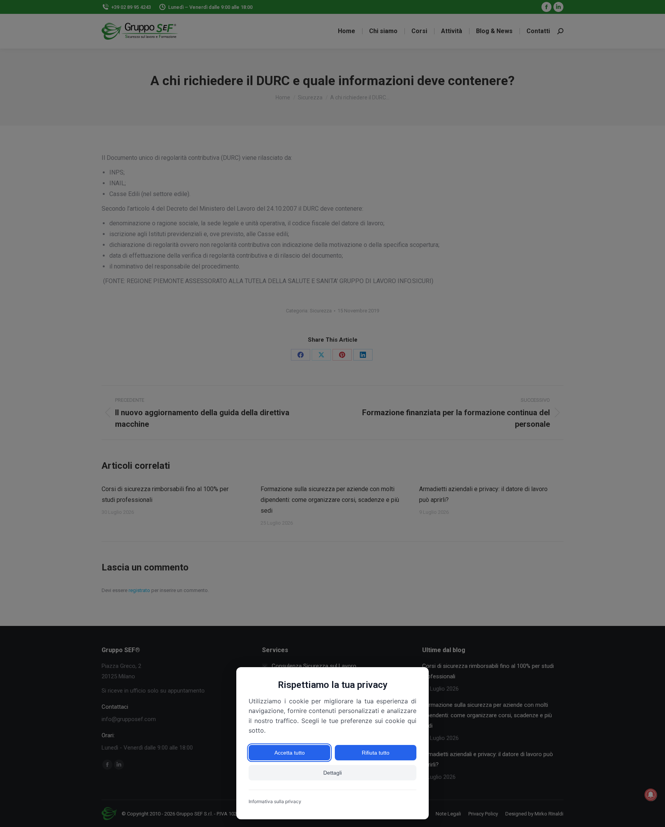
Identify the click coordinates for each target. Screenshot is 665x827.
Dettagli (332, 773)
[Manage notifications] (651, 794)
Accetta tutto (289, 753)
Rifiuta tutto (375, 753)
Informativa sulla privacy (275, 801)
